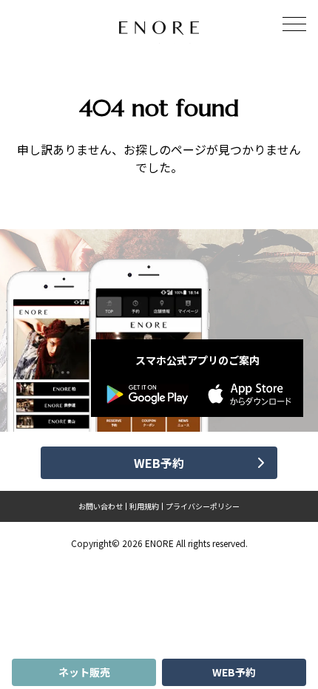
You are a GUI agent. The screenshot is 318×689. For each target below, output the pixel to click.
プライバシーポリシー (203, 506)
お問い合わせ (100, 506)
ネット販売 (84, 672)
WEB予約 (234, 672)
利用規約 (144, 506)
